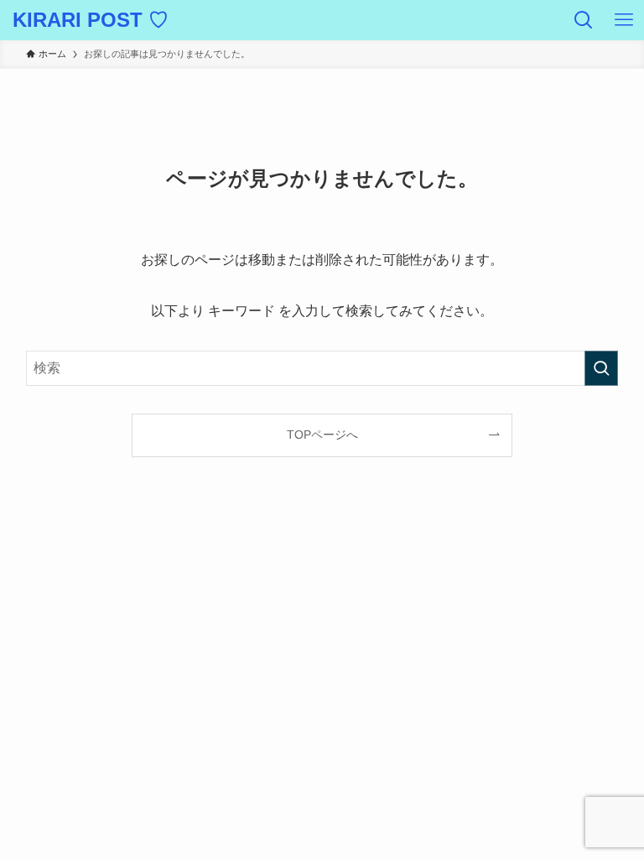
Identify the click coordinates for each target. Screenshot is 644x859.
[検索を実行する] (601, 368)
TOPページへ (322, 434)
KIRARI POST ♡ (91, 20)
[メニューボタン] (624, 20)
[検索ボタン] (584, 20)
